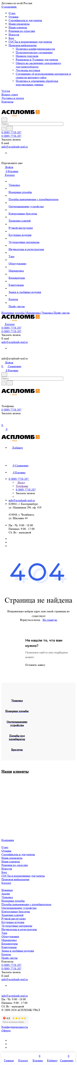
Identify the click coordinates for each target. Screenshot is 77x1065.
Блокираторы (9, 943)
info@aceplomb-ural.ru (14, 146)
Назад (21, 482)
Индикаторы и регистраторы (19, 929)
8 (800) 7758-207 (11, 132)
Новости (14, 34)
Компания (7, 840)
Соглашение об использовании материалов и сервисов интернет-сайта (43, 75)
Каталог (6, 883)
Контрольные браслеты (15, 911)
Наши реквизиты (19, 24)
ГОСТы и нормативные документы (30, 41)
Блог (11, 38)
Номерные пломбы (13, 900)
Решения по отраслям (22, 31)
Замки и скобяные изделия (17, 950)
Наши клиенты (18, 27)
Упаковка (7, 897)
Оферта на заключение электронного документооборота (38, 64)
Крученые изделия (12, 922)
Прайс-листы (9, 958)
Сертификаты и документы (25, 20)
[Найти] (10, 128)
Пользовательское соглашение (34, 52)
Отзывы (13, 16)
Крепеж (6, 954)
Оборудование (10, 936)
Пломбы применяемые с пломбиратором (26, 904)
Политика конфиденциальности (35, 49)
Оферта (6, 1030)
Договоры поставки (28, 70)
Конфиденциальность (14, 1027)
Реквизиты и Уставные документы (37, 59)
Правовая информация (23, 45)
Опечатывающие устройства (19, 908)
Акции (5, 893)
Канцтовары (9, 947)
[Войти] (3, 421)
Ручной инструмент (13, 918)
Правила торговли (27, 56)
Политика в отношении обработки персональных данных (37, 82)
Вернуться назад (30, 620)
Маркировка (9, 940)
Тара (4, 933)
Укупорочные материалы (16, 925)
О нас (12, 13)
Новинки (7, 890)
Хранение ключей (12, 915)
